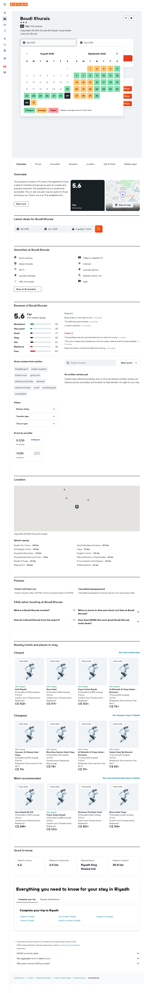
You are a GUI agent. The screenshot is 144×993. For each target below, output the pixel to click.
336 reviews (36, 26)
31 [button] (34, 102)
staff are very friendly (24, 381)
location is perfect (39, 369)
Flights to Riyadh (27, 916)
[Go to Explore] (4, 39)
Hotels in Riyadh (27, 920)
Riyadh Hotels (79, 978)
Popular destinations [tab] (49, 899)
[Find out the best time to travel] (4, 50)
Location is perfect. (78, 325)
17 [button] (34, 89)
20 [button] (53, 89)
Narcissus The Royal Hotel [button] (90, 812)
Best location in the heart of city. (83, 317)
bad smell (40, 381)
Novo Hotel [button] (52, 689)
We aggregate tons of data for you (33, 958)
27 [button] (54, 95)
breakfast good (21, 369)
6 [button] (54, 75)
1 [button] (67, 68)
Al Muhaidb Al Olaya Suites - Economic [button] (122, 690)
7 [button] (60, 75)
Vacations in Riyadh (104, 916)
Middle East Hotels (43, 978)
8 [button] (67, 75)
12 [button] (47, 82)
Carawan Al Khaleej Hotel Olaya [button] (27, 753)
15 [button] (67, 82)
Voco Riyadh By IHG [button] (24, 812)
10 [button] (33, 82)
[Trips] (4, 58)
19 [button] (47, 89)
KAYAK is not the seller (28, 953)
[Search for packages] (4, 31)
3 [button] (33, 75)
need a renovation (23, 387)
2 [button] (27, 75)
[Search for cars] (4, 25)
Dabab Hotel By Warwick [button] (120, 752)
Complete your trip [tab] (27, 899)
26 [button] (47, 95)
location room (21, 375)
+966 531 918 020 (28, 33)
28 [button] (60, 95)
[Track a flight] (4, 44)
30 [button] (26, 102)
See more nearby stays (129, 652)
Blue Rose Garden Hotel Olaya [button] (61, 752)
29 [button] (67, 95)
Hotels (30, 978)
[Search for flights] (4, 13)
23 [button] (27, 95)
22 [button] (67, 89)
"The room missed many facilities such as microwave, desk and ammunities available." (102, 342)
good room (35, 375)
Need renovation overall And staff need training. (90, 348)
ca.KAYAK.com (19, 978)
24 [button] (33, 95)
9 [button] (27, 82)
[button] (5, 4)
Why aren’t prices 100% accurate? (33, 963)
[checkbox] (28, 442)
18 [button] (40, 89)
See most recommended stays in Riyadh (121, 778)
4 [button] (40, 75)
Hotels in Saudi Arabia (62, 978)
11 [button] (40, 82)
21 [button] (61, 89)
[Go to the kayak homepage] (19, 4)
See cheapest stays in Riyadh (126, 715)
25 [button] (40, 95)
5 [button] (47, 75)
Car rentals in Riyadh (67, 916)
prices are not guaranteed (70, 945)
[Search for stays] (4, 19)
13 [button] (54, 82)
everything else (49, 387)
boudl (36, 387)
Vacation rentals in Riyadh (69, 920)
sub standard (20, 394)
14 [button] (61, 82)
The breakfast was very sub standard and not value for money (95, 337)
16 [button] (27, 89)
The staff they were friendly (81, 321)
